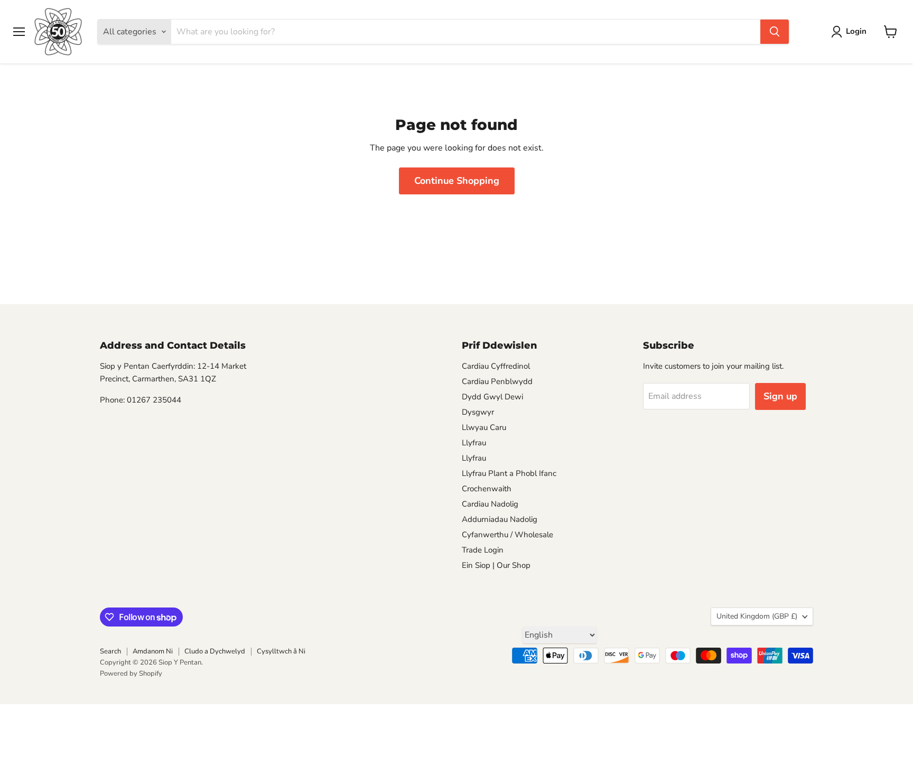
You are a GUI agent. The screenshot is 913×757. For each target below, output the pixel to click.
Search (110, 651)
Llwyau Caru (484, 427)
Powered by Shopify (131, 673)
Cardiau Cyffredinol (496, 366)
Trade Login (483, 550)
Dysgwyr (478, 412)
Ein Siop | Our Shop (496, 565)
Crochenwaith (486, 488)
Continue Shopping (456, 180)
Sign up (780, 396)
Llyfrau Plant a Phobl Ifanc (509, 473)
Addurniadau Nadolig (499, 519)
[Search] (774, 32)
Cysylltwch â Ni (281, 651)
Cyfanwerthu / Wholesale (507, 534)
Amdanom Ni (153, 651)
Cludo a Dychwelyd (214, 651)
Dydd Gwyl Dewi (492, 396)
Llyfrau (474, 442)
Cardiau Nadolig (490, 504)
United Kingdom (756, 616)
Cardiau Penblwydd (497, 381)
